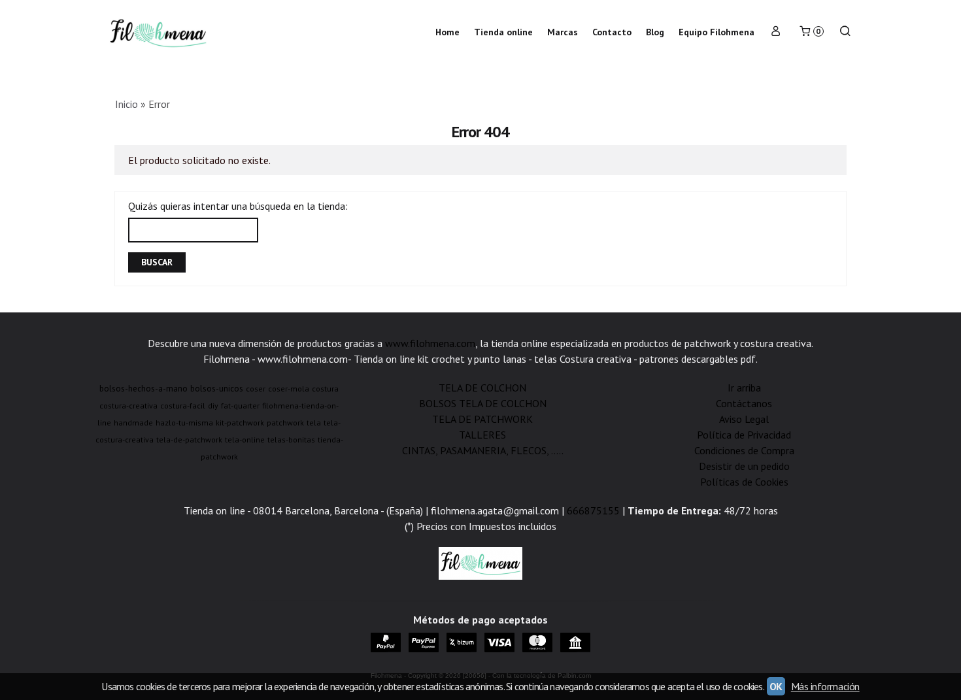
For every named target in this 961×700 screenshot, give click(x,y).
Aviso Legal (744, 418)
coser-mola (288, 388)
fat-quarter (240, 405)
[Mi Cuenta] (776, 32)
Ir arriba (744, 387)
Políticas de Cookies (744, 481)
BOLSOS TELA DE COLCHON (483, 403)
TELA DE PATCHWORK (482, 418)
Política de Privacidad (744, 434)
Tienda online (503, 32)
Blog (655, 32)
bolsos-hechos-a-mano (143, 388)
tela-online (245, 439)
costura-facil (182, 405)
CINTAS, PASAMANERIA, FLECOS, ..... (483, 450)
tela (314, 422)
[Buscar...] (845, 32)
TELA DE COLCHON (482, 387)
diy (213, 405)
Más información (825, 686)
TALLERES (482, 434)
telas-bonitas (291, 439)
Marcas (562, 32)
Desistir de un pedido (744, 466)
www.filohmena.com (430, 343)
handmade (133, 422)
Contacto (612, 32)
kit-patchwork (240, 422)
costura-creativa (128, 405)
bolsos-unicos (216, 388)
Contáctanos (744, 403)
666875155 (593, 510)
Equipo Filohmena (716, 32)
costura (325, 388)
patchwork (285, 422)
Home (447, 32)
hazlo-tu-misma (184, 422)
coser (255, 388)
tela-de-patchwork (189, 439)
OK (776, 686)
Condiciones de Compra (744, 450)
